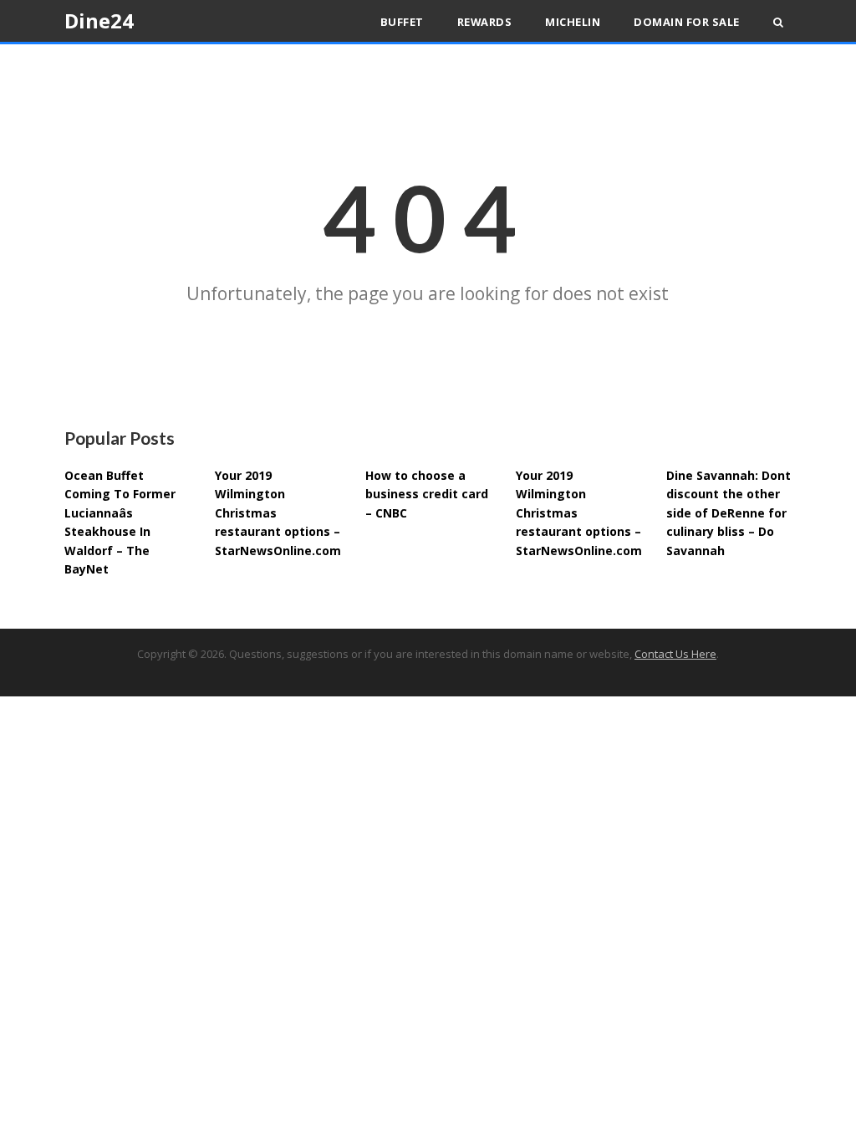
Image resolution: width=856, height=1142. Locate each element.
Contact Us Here (675, 653)
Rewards (484, 21)
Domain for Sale (687, 21)
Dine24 (99, 20)
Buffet (402, 21)
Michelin (572, 21)
